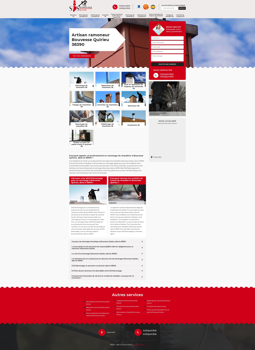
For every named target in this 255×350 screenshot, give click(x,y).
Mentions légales (139, 345)
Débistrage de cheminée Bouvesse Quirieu (158, 302)
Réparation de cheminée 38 (141, 15)
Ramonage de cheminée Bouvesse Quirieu (98, 303)
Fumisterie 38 (105, 15)
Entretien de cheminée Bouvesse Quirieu (128, 308)
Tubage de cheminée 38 (169, 15)
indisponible (124, 6)
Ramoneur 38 (73, 15)
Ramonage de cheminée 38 (130, 15)
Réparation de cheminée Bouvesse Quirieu (98, 309)
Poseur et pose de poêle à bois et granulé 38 (117, 16)
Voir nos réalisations (82, 56)
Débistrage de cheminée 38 (95, 15)
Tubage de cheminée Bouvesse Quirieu (127, 302)
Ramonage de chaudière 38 (83, 15)
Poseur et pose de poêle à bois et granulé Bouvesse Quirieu (158, 311)
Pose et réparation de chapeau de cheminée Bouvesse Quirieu (97, 314)
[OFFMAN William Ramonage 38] (80, 6)
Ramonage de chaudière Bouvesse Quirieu (128, 313)
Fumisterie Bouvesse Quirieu (156, 306)
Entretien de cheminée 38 (180, 15)
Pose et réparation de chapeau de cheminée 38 (156, 16)
